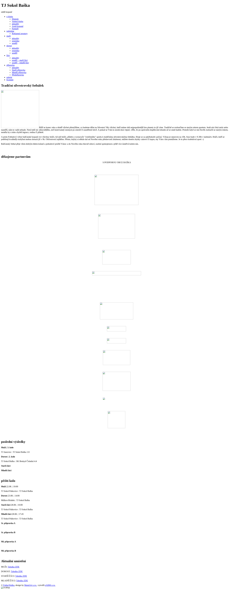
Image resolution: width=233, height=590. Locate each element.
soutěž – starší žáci (20, 60)
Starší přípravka (18, 70)
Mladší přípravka (19, 72)
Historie (15, 19)
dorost (9, 46)
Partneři (15, 29)
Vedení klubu (17, 21)
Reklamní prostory (20, 33)
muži (8, 36)
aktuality (15, 24)
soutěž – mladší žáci (20, 63)
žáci (8, 55)
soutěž (14, 43)
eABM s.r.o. (50, 585)
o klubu (9, 16)
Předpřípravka (18, 75)
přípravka (10, 65)
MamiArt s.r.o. (30, 585)
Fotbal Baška (8, 585)
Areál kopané (17, 26)
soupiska (15, 41)
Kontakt (9, 80)
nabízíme (10, 31)
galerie (9, 77)
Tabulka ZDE (13, 567)
